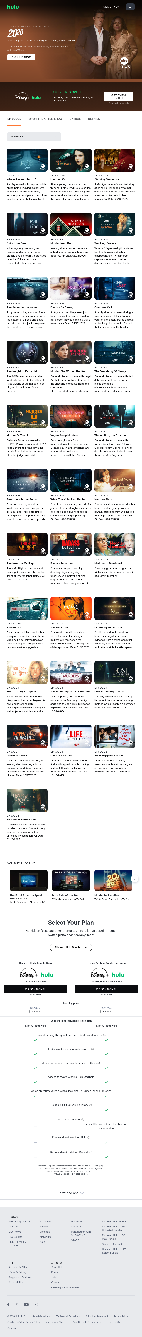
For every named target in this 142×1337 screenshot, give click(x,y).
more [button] (71, 40)
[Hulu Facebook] (11, 1304)
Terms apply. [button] (98, 1166)
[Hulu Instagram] (36, 1304)
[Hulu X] (19, 1304)
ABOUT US (57, 1263)
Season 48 (16, 136)
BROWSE (14, 1217)
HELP (12, 1263)
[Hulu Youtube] (29, 1304)
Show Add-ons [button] (68, 1193)
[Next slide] (134, 878)
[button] (14, 118)
